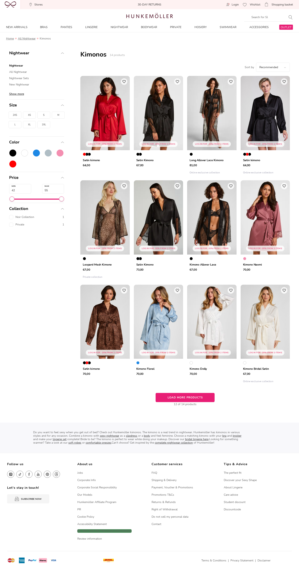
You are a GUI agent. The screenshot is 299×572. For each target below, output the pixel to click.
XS (29, 115)
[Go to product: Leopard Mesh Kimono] (105, 230)
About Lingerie (233, 487)
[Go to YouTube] (38, 474)
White (24, 153)
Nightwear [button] (19, 53)
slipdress (131, 436)
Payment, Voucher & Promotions (172, 487)
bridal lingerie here (196, 439)
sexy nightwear (109, 436)
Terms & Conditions (213, 560)
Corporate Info (86, 480)
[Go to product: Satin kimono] (105, 126)
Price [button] (14, 177)
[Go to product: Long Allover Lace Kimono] (212, 126)
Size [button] (13, 105)
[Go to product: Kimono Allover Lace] (212, 230)
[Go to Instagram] (10, 474)
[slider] (11, 198)
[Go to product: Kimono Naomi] (265, 230)
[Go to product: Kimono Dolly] (212, 335)
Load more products (185, 397)
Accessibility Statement (92, 524)
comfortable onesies (98, 443)
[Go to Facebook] (29, 474)
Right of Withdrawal (165, 509)
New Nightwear (19, 84)
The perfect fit (232, 473)
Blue (36, 153)
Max (47, 186)
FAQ (154, 473)
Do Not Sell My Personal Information (104, 531)
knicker (237, 436)
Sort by (249, 67)
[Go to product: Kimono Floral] (158, 335)
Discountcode (232, 509)
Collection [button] (18, 209)
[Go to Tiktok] (19, 474)
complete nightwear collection (174, 443)
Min (13, 186)
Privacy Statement (241, 560)
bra (224, 436)
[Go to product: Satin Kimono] (158, 126)
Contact (156, 524)
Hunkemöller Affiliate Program (96, 502)
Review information (89, 539)
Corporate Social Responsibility (97, 487)
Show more (16, 94)
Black (12, 153)
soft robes (74, 443)
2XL (44, 124)
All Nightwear (27, 38)
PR (79, 509)
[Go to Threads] (56, 474)
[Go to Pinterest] (47, 474)
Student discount (235, 502)
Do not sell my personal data (170, 517)
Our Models (84, 495)
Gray (48, 153)
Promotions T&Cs (163, 495)
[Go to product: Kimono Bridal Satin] (265, 335)
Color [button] (14, 142)
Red (12, 164)
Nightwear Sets (19, 78)
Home (10, 38)
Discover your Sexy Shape (240, 480)
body (147, 436)
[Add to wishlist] (124, 81)
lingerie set (60, 439)
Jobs (80, 473)
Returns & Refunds (164, 502)
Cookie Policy (85, 517)
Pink (60, 153)
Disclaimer (264, 560)
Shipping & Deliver (163, 480)
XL (29, 124)
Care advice (231, 495)
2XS (15, 115)
